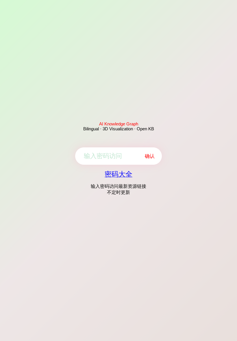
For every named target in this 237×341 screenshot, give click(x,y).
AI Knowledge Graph (118, 123)
